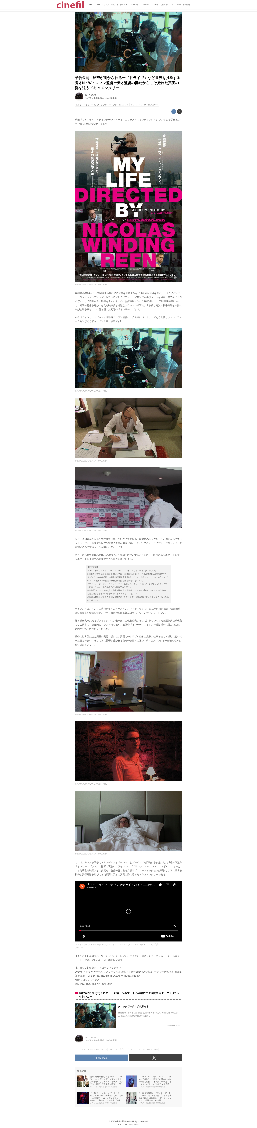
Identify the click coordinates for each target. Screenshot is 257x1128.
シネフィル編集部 (93, 98)
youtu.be (79, 947)
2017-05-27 (90, 95)
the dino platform (132, 1124)
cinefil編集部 (111, 98)
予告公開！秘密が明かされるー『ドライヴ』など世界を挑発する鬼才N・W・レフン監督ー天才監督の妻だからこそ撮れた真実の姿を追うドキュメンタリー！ (128, 83)
